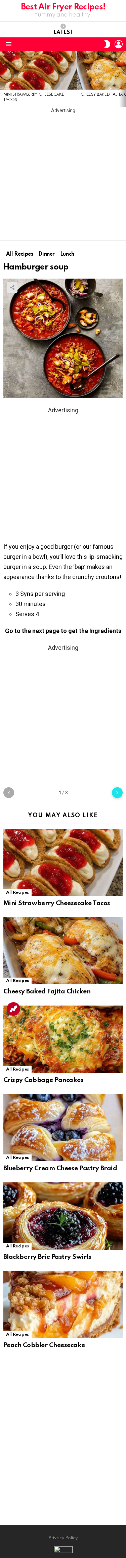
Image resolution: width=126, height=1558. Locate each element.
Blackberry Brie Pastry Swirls (47, 1257)
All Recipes (17, 892)
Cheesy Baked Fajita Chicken (46, 991)
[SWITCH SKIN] (107, 44)
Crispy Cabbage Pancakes (43, 1080)
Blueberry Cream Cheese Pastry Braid (60, 1168)
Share (12, 287)
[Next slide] (117, 792)
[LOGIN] (119, 44)
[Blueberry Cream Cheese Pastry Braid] (63, 1127)
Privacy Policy (63, 1538)
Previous (3, 79)
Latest (63, 32)
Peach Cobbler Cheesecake (44, 1345)
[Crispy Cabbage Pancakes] (63, 1039)
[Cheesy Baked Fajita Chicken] (63, 950)
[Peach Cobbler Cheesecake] (63, 1304)
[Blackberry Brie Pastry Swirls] (63, 1216)
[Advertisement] (63, 177)
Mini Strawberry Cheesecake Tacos (56, 903)
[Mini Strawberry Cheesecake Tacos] (38, 70)
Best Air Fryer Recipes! (63, 7)
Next (122, 79)
